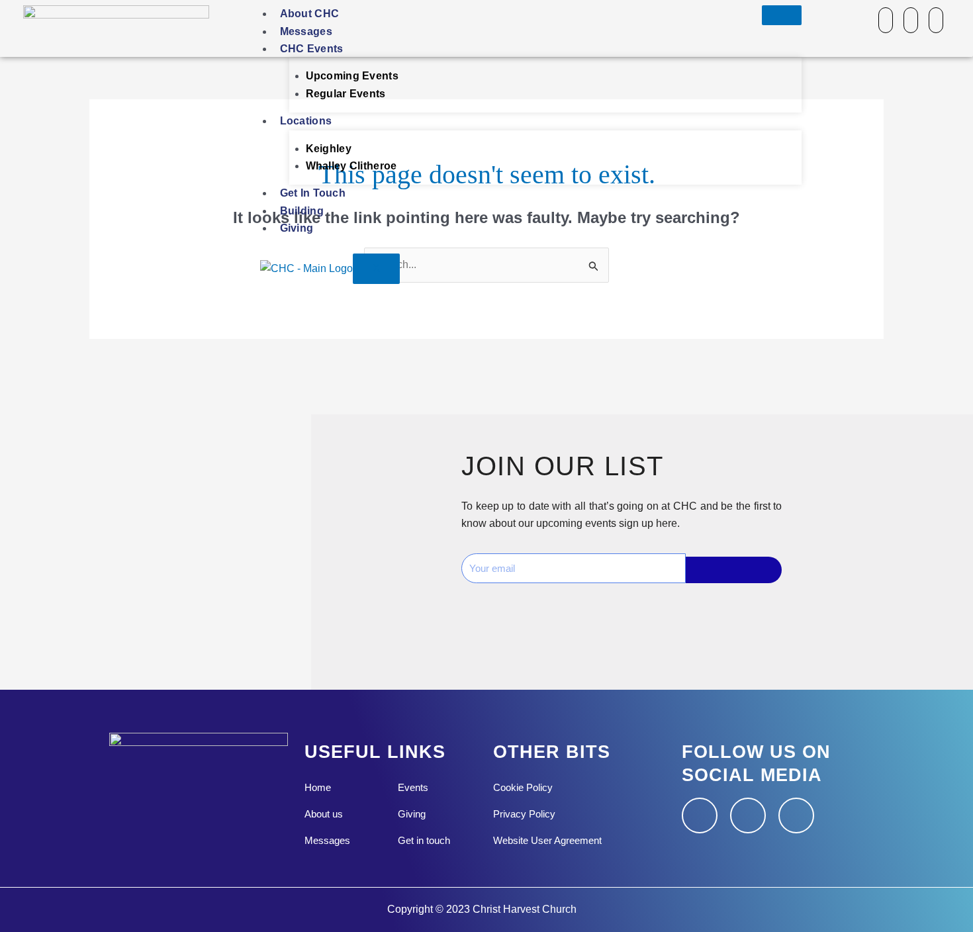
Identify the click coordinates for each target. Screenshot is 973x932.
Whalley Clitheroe (351, 165)
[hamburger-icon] (782, 15)
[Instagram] (911, 20)
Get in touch (313, 193)
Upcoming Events (352, 75)
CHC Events (312, 48)
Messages (306, 31)
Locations (306, 120)
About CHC (310, 13)
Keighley (328, 148)
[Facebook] (885, 20)
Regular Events (346, 93)
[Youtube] (936, 20)
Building (302, 210)
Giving (297, 228)
